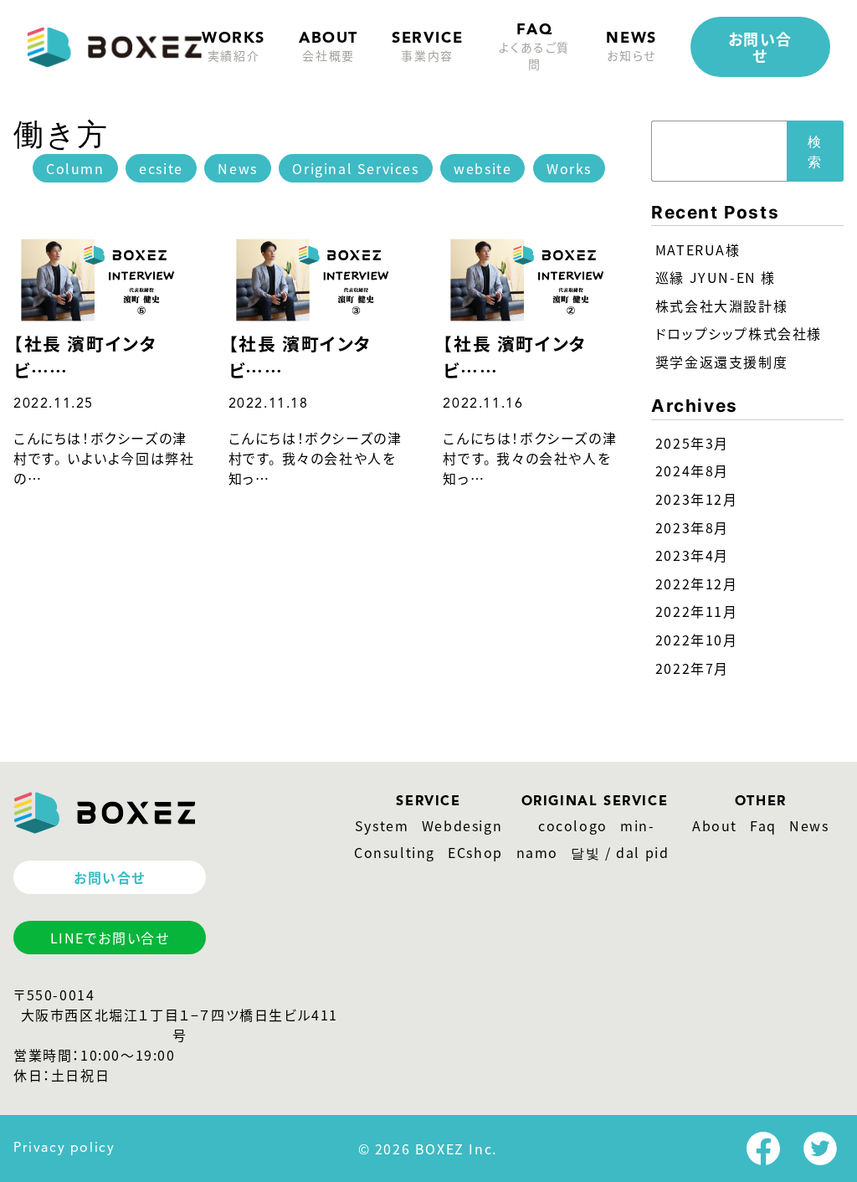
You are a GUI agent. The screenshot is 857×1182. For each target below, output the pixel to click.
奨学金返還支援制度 (721, 362)
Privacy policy (64, 1148)
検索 (815, 151)
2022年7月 (692, 668)
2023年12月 (696, 499)
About (714, 825)
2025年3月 (692, 443)
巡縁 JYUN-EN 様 (715, 277)
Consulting (394, 852)
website (482, 168)
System (382, 825)
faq (534, 47)
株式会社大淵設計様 (721, 306)
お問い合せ (760, 47)
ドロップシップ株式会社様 (738, 333)
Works (233, 47)
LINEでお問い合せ (110, 938)
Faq (763, 825)
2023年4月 (692, 555)
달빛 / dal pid (620, 852)
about (328, 47)
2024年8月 (692, 470)
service (427, 47)
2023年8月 (692, 527)
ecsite (161, 168)
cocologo (573, 825)
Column (75, 168)
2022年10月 (696, 640)
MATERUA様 (698, 249)
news (631, 47)
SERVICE (428, 802)
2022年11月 (696, 611)
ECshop (475, 852)
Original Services (355, 168)
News (237, 168)
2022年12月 (696, 583)
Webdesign (462, 825)
